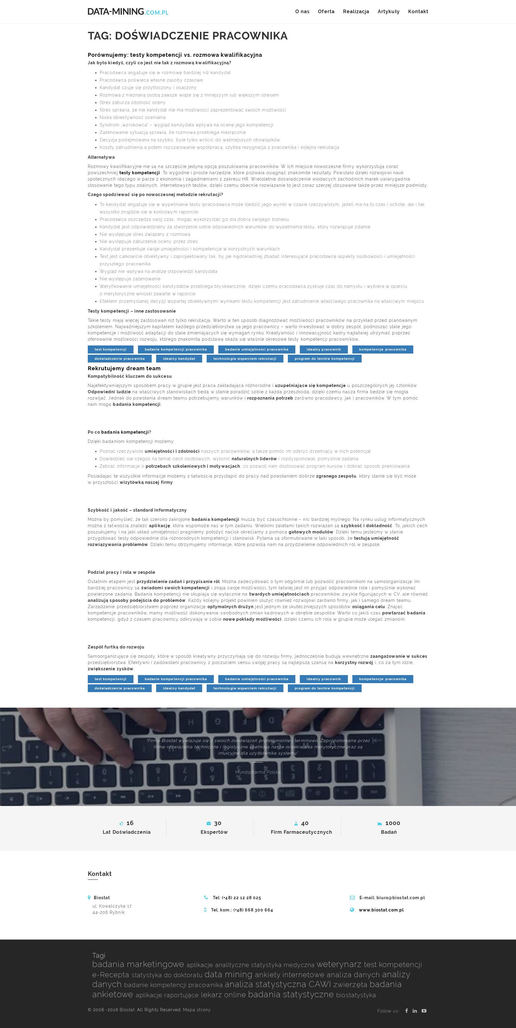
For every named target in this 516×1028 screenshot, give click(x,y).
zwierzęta (352, 984)
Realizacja (356, 11)
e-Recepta (112, 974)
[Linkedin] (415, 1011)
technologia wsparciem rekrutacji (245, 358)
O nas (302, 11)
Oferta (326, 11)
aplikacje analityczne (219, 965)
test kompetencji (111, 349)
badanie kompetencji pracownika (176, 349)
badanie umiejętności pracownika (256, 349)
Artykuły (389, 11)
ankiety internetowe (291, 974)
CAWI (321, 984)
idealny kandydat (179, 358)
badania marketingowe (139, 964)
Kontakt (418, 11)
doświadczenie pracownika (120, 358)
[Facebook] (406, 1011)
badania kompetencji (125, 432)
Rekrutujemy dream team (124, 368)
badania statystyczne (292, 994)
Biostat (127, 1009)
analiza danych (354, 974)
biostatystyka (356, 995)
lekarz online (224, 994)
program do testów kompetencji (325, 358)
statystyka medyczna (284, 965)
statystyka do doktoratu (168, 975)
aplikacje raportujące (168, 995)
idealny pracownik (324, 349)
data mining (230, 974)
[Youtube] (424, 1011)
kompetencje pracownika (382, 349)
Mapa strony (197, 1009)
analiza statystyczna (267, 984)
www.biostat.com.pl (381, 910)
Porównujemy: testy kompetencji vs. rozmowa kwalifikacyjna (175, 55)
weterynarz (340, 964)
